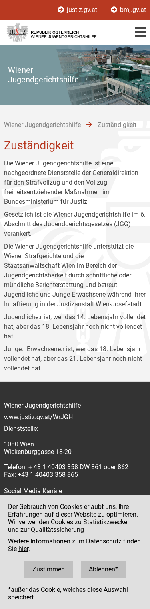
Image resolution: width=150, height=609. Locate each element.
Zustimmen (48, 569)
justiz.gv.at (82, 10)
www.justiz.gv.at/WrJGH (38, 417)
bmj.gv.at (132, 10)
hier (23, 549)
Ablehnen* (103, 569)
